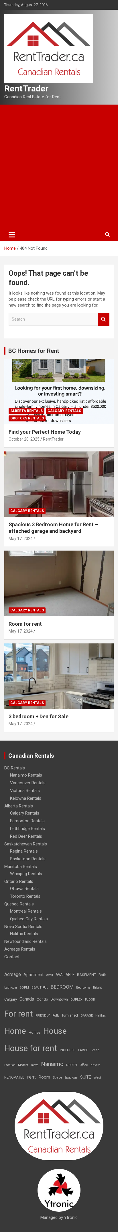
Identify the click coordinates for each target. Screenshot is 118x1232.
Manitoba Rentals (20, 866)
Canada (26, 999)
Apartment (33, 974)
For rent (18, 1014)
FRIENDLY (43, 1015)
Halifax (100, 1015)
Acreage (12, 974)
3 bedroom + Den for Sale (38, 716)
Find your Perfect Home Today (45, 432)
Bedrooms (83, 987)
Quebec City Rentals (29, 918)
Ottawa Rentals (24, 888)
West (97, 1077)
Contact (11, 956)
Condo (42, 999)
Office (84, 1065)
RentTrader (26, 88)
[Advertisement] (59, 166)
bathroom (10, 987)
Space (57, 1077)
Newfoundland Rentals (25, 941)
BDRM (24, 987)
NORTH (71, 1065)
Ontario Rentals (18, 881)
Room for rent (25, 624)
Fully (55, 1015)
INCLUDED (68, 1050)
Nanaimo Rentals (26, 775)
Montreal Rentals (26, 911)
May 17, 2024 (21, 538)
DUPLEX (76, 999)
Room (44, 1077)
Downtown (59, 999)
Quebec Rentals (19, 904)
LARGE (83, 1050)
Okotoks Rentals (27, 418)
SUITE (85, 1077)
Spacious (71, 1077)
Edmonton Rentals (27, 820)
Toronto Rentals (25, 896)
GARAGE (86, 1015)
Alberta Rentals (26, 411)
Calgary (10, 999)
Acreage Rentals (19, 949)
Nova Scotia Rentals (23, 926)
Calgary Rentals (64, 411)
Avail (49, 975)
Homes (35, 1032)
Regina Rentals (24, 851)
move (34, 1065)
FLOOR (90, 999)
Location (9, 1065)
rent (31, 1077)
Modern (23, 1065)
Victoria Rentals (25, 790)
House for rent (30, 1048)
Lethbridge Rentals (27, 828)
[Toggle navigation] (11, 234)
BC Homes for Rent (33, 350)
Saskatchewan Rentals (25, 844)
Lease (95, 1050)
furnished (70, 1015)
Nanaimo (52, 1064)
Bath (102, 975)
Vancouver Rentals (28, 782)
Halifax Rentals (24, 933)
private (95, 1065)
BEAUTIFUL (40, 987)
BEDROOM (62, 987)
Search (103, 319)
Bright (97, 987)
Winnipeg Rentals (26, 873)
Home (15, 1031)
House (55, 1031)
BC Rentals (14, 768)
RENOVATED (14, 1077)
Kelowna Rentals (25, 798)
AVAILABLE (65, 974)
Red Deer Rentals (26, 836)
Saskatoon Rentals (28, 858)
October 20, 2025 (24, 439)
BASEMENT (86, 975)
